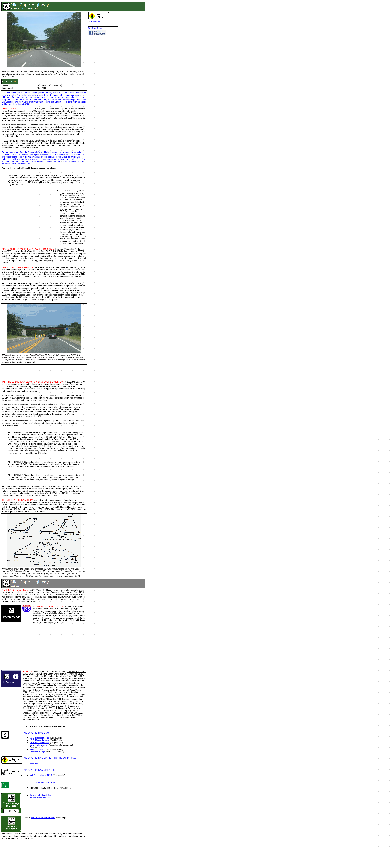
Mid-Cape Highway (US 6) (41, 775)
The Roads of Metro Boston (43, 818)
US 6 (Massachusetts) (39, 738)
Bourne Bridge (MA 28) (40, 798)
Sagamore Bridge (37, 752)
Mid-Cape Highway (38, 749)
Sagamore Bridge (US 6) (40, 795)
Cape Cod (95, 22)
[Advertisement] (134, 150)
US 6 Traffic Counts (38, 745)
